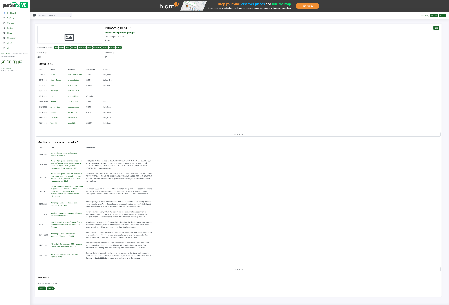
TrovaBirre (54, 118)
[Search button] (69, 15)
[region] (15, 152)
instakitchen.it (73, 91)
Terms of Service (6, 54)
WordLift (54, 123)
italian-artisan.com (75, 75)
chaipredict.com (74, 80)
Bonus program (6, 68)
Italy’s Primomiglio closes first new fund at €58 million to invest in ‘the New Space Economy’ (66, 224)
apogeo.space (73, 107)
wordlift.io (72, 123)
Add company (422, 15)
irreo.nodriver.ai (74, 96)
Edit (436, 28)
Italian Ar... (54, 75)
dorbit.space (73, 101)
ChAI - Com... (56, 80)
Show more (238, 134)
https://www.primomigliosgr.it (120, 32)
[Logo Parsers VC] (15, 5)
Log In (442, 15)
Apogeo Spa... (56, 107)
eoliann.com (72, 85)
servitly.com (72, 112)
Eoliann (53, 85)
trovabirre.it (72, 118)
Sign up (434, 15)
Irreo (52, 96)
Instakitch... (55, 91)
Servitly (53, 112)
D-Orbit (53, 101)
